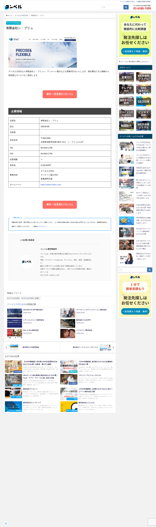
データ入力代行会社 (13, 23)
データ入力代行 (14, 298)
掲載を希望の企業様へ (145, 1)
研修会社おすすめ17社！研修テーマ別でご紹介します (143, 256)
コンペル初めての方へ (128, 1)
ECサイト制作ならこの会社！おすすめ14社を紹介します (143, 195)
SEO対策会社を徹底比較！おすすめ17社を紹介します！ (143, 220)
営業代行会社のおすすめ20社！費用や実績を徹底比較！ (143, 170)
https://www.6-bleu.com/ (51, 184)
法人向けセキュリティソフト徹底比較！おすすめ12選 (143, 231)
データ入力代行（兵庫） (31, 298)
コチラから (42, 226)
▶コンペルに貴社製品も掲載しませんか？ (134, 61)
